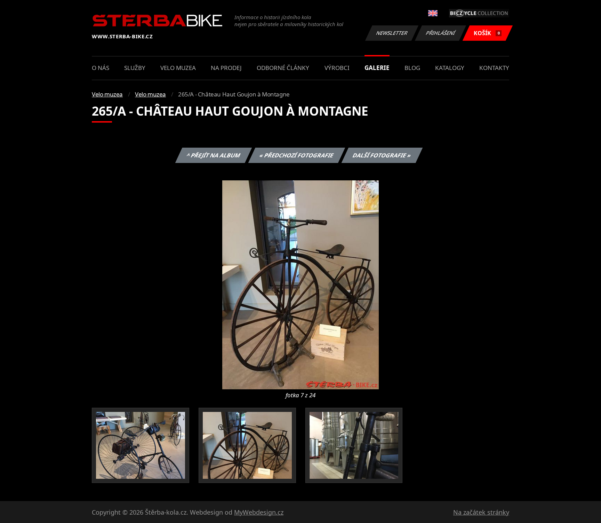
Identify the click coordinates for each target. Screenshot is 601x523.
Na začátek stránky (481, 512)
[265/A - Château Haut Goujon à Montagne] (300, 284)
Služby (134, 68)
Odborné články (283, 68)
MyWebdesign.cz (258, 512)
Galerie (377, 68)
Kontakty (494, 68)
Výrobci (337, 68)
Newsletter (392, 33)
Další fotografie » (381, 155)
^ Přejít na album (213, 155)
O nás (100, 68)
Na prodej (226, 68)
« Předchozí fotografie (296, 155)
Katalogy (449, 68)
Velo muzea (178, 68)
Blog (412, 68)
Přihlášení (441, 33)
